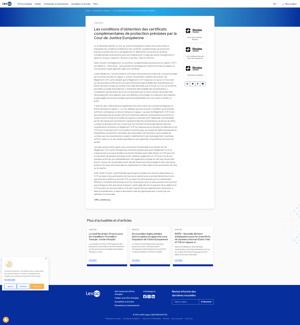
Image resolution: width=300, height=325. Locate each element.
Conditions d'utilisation (131, 318)
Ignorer (10, 286)
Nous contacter (177, 318)
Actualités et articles (81, 4)
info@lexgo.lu (149, 291)
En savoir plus (9, 279)
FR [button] (274, 4)
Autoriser (37, 286)
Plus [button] (95, 4)
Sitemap (166, 318)
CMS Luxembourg (102, 200)
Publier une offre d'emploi (127, 298)
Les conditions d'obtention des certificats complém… (134, 11)
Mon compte (291, 4)
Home (88, 11)
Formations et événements (56, 4)
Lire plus (93, 260)
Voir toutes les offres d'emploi (125, 292)
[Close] (46, 258)
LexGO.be (189, 318)
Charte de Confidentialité (151, 318)
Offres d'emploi (24, 4)
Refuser (23, 286)
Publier (38, 4)
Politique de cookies (113, 318)
